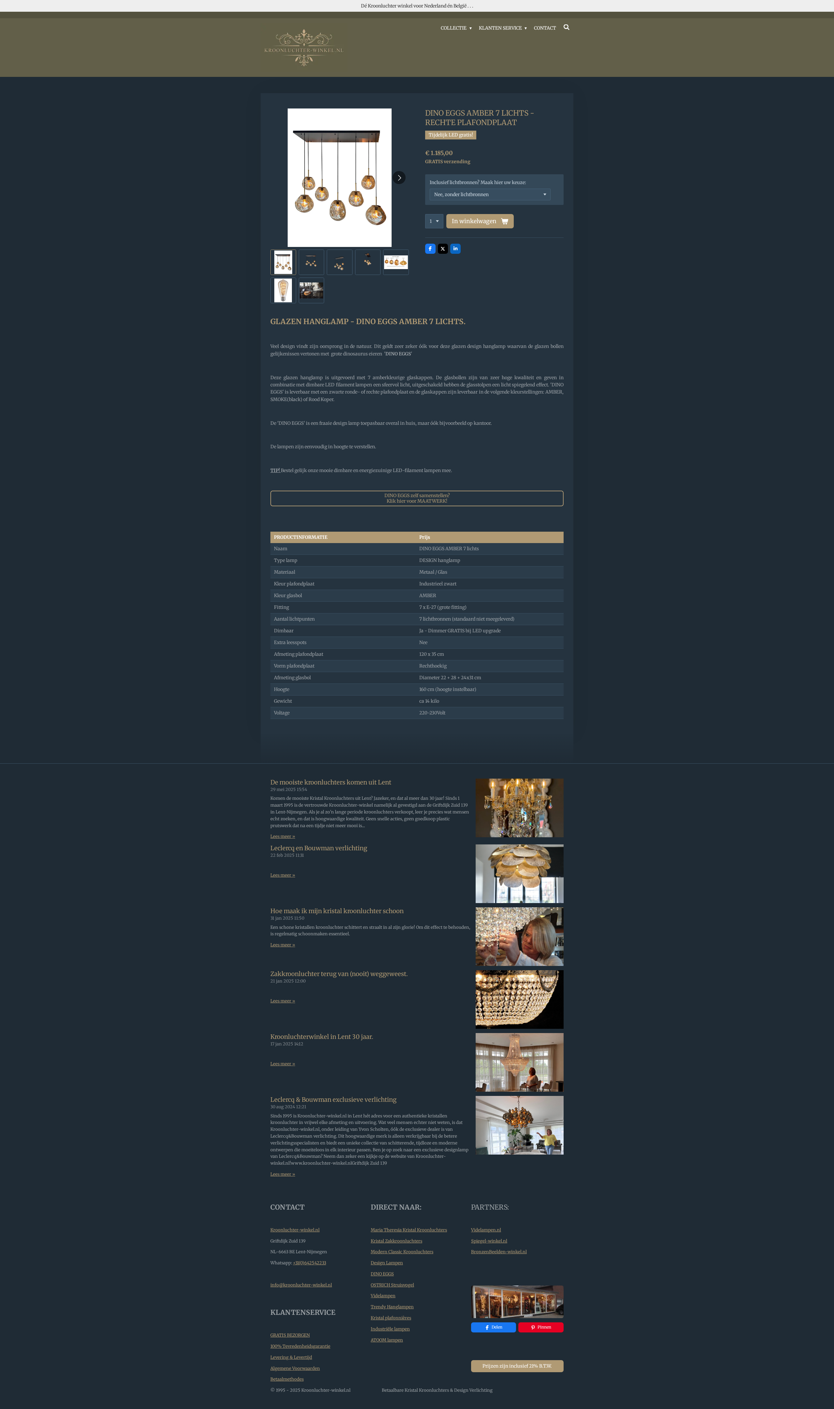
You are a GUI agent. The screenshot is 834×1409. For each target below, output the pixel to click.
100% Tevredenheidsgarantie (300, 1346)
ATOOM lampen (387, 1340)
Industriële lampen (390, 1329)
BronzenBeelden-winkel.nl (499, 1252)
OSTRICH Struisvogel (392, 1285)
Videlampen (383, 1296)
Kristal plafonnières (391, 1318)
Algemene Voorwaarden (295, 1368)
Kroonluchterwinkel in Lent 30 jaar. (321, 1037)
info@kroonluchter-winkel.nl (301, 1285)
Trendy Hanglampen (392, 1307)
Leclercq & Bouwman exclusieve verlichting (333, 1099)
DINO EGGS (382, 1274)
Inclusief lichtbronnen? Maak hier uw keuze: (478, 182)
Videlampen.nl (486, 1230)
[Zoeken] (566, 27)
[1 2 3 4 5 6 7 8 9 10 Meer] (434, 221)
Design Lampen (387, 1263)
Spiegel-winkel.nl (489, 1241)
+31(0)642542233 (309, 1263)
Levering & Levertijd (291, 1357)
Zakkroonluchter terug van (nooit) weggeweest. (339, 974)
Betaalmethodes (287, 1379)
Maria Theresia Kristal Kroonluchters (409, 1230)
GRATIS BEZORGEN (290, 1335)
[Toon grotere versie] (517, 1302)
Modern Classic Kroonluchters (402, 1252)
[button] (283, 262)
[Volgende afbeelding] (399, 177)
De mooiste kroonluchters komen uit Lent (330, 782)
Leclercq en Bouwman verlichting (318, 848)
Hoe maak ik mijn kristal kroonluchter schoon (337, 911)
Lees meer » (282, 836)
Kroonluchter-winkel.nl (295, 1230)
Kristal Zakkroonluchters (396, 1241)
